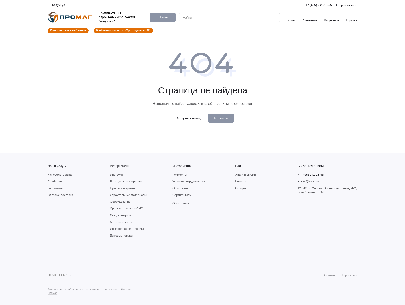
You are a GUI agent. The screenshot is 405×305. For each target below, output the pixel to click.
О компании (180, 203)
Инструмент (118, 174)
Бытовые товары (121, 235)
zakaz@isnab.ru (308, 181)
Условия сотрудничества (189, 181)
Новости (241, 181)
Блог (238, 166)
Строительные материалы (128, 195)
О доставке (180, 188)
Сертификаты (181, 195)
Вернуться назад (188, 118)
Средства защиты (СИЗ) (126, 208)
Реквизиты (179, 174)
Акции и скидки (245, 174)
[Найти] (274, 17)
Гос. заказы (55, 188)
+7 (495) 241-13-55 (319, 5)
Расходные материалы (126, 181)
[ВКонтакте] (50, 250)
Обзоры (240, 188)
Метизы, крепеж (121, 222)
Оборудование (120, 201)
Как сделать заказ (60, 174)
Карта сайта (349, 275)
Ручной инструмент (123, 188)
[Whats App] (58, 250)
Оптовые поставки (60, 195)
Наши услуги (57, 166)
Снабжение (55, 181)
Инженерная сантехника (127, 228)
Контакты (329, 275)
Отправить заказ (346, 5)
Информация (181, 166)
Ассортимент (119, 166)
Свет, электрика (121, 215)
